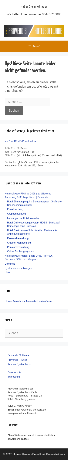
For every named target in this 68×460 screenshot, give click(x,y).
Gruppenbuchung (16, 213)
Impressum (14, 376)
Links (8, 272)
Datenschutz (14, 372)
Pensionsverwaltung (18, 247)
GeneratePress (55, 454)
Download (10, 263)
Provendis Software (18, 355)
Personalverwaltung (18, 238)
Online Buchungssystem (20, 251)
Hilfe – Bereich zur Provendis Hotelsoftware (28, 301)
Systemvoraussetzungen (18, 268)
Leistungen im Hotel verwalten (23, 218)
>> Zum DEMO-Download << (21, 141)
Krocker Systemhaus (19, 364)
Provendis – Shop (17, 359)
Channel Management (19, 242)
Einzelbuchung (15, 209)
